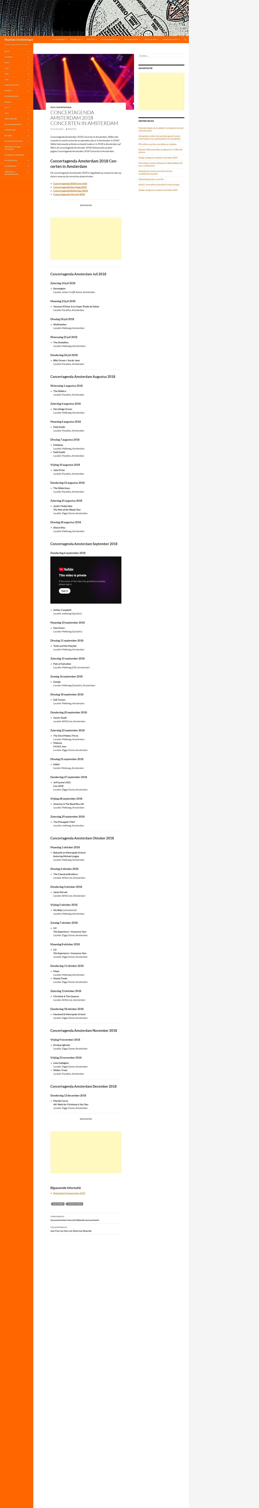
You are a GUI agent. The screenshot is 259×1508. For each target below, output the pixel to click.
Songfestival (10, 130)
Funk (6, 74)
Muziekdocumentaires (14, 155)
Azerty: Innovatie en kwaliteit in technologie (158, 184)
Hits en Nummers (131, 39)
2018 (52, 107)
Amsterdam (58, 1204)
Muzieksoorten (11, 96)
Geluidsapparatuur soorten (151, 179)
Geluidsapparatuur (109, 39)
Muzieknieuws (58, 39)
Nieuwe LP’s (75, 39)
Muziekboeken (10, 160)
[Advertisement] (85, 239)
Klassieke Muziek (11, 85)
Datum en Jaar (150, 39)
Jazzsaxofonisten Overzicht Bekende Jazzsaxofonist (74, 1218)
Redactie (72, 129)
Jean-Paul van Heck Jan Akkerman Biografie (70, 1229)
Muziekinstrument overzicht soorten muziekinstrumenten (155, 172)
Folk (6, 68)
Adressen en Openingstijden (11, 173)
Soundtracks (10, 166)
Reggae (7, 102)
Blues (6, 51)
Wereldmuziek (10, 119)
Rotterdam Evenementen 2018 (69, 1193)
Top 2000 (8, 136)
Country (8, 57)
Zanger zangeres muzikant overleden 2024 (158, 190)
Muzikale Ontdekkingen (18, 39)
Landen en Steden (170, 39)
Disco (7, 62)
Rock (6, 107)
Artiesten (90, 39)
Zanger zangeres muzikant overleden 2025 (158, 157)
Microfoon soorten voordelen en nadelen (157, 144)
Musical (8, 91)
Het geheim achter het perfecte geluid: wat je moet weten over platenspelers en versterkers (159, 137)
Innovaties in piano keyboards (12, 148)
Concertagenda (63, 107)
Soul (6, 113)
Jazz (6, 79)
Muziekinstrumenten (13, 141)
